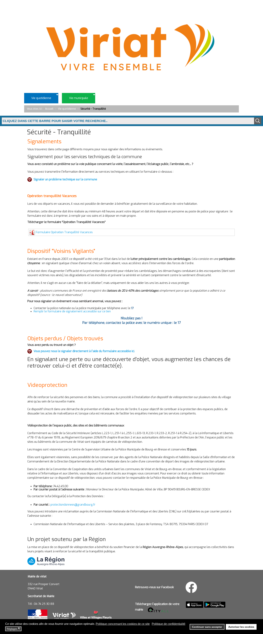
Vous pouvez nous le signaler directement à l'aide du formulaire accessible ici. (84, 351)
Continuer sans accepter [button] (207, 626)
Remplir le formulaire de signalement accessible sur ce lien (72, 311)
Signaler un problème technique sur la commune (65, 179)
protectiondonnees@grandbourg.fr (72, 504)
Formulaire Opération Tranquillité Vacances (64, 232)
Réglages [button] (13, 628)
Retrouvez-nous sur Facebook (154, 587)
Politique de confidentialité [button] (168, 623)
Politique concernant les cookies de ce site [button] (123, 623)
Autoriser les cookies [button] (241, 626)
